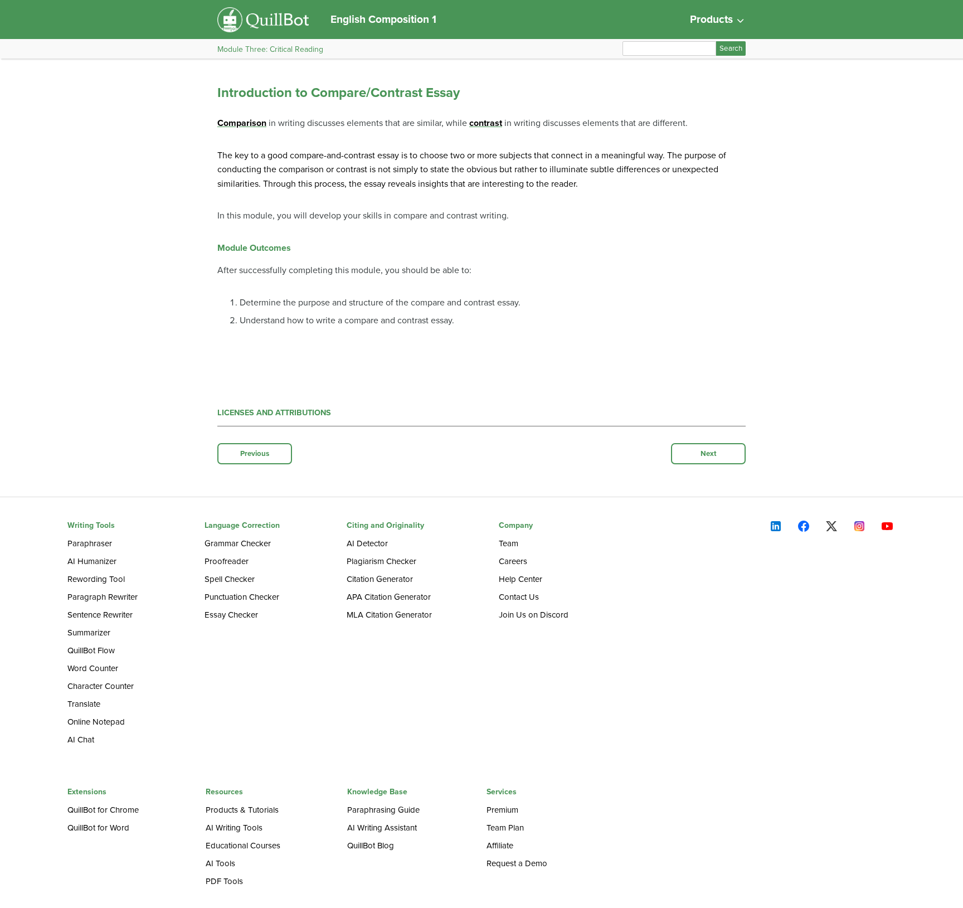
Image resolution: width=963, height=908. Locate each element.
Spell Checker (230, 579)
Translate (83, 704)
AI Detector (367, 543)
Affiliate (500, 846)
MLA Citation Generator (389, 615)
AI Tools (220, 863)
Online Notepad (96, 722)
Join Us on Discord (533, 615)
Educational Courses (243, 846)
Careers (513, 561)
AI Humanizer (91, 561)
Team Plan (505, 828)
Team (508, 543)
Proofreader (227, 561)
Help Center (520, 579)
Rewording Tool (96, 579)
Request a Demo (517, 863)
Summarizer (88, 633)
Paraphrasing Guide (383, 810)
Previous (254, 453)
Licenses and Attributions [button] (274, 412)
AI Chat (80, 740)
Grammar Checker (238, 543)
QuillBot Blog (370, 846)
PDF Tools (224, 881)
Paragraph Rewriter (102, 597)
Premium (502, 810)
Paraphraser (89, 543)
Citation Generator (380, 579)
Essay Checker (231, 615)
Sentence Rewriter (100, 615)
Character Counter (100, 686)
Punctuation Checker (242, 597)
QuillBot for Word (98, 828)
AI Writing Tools (234, 828)
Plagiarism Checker (381, 561)
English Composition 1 (383, 19)
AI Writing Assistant (382, 828)
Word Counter (92, 668)
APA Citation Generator (389, 597)
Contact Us (519, 597)
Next (709, 453)
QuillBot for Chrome (103, 810)
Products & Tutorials (242, 810)
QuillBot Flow (91, 650)
